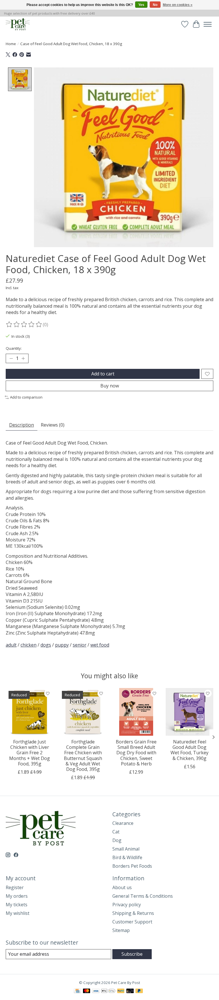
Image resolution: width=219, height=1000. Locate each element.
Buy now (109, 386)
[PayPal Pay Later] (139, 991)
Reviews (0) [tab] (52, 425)
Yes (141, 5)
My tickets (16, 904)
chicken (28, 645)
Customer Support (132, 922)
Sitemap (121, 930)
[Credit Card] (77, 991)
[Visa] (96, 991)
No (155, 5)
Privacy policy (126, 904)
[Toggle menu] (207, 24)
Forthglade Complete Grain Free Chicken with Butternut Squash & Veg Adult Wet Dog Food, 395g (83, 755)
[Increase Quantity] (23, 358)
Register (15, 887)
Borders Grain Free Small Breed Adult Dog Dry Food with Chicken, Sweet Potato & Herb (136, 753)
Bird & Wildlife (127, 857)
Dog (116, 840)
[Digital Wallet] (108, 991)
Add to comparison (26, 397)
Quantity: (14, 348)
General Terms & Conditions (142, 896)
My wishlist (17, 913)
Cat (115, 832)
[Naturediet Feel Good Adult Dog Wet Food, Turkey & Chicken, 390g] (189, 712)
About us (122, 887)
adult (11, 645)
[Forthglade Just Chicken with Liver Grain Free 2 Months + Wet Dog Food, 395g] (29, 712)
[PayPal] (121, 991)
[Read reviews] (24, 324)
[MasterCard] (86, 991)
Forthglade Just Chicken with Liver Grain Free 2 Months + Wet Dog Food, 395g (29, 753)
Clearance (122, 823)
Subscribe (132, 954)
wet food (99, 645)
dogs (45, 645)
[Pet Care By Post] (18, 24)
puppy (62, 645)
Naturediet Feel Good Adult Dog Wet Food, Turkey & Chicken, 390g (189, 750)
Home (11, 43)
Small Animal (125, 849)
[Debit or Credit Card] (130, 991)
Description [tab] (21, 425)
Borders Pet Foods (132, 866)
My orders (17, 896)
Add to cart (102, 374)
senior (79, 645)
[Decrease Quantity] (11, 358)
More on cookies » (177, 5)
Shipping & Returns (133, 913)
